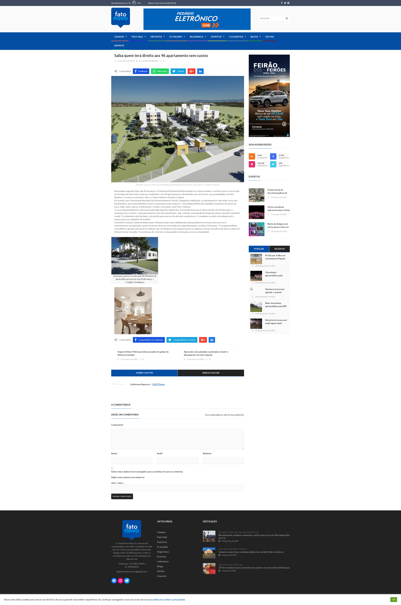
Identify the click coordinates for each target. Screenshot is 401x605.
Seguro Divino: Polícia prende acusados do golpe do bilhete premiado (143, 353)
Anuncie (119, 45)
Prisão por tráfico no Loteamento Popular (275, 257)
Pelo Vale (137, 36)
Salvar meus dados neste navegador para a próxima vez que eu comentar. (147, 471)
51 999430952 (132, 566)
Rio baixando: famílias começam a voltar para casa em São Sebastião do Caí (254, 536)
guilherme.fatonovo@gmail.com (132, 571)
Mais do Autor (211, 373)
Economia (175, 36)
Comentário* (117, 425)
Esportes (156, 36)
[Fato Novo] (120, 17)
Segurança (196, 36)
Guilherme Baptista (150, 61)
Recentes (279, 249)
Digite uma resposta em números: (128, 477)
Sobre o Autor (144, 373)
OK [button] (393, 599)
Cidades (119, 36)
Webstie (207, 453)
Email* (160, 453)
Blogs (254, 36)
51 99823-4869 (136, 563)
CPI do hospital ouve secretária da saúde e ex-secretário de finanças (254, 567)
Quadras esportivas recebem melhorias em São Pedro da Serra (251, 552)
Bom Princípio (225, 564)
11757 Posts (158, 384)
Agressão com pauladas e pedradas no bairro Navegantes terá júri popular (206, 353)
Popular (259, 249)
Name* (114, 453)
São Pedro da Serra (238, 549)
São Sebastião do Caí (249, 532)
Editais (270, 36)
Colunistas (236, 36)
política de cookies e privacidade (168, 599)
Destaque (223, 532)
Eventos (216, 36)
